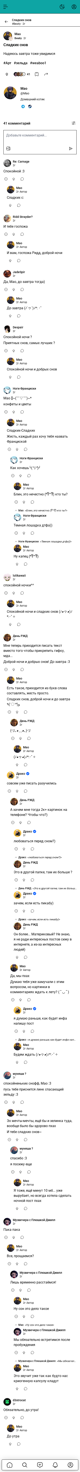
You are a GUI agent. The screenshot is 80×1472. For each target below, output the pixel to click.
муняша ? (19, 1073)
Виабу (18, 38)
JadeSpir (19, 272)
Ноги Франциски (24, 388)
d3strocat (19, 1400)
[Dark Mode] (62, 7)
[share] (46, 74)
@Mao (24, 93)
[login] (74, 7)
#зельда (21, 63)
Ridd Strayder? (23, 216)
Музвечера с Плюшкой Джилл (34, 1220)
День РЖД (20, 636)
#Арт (7, 63)
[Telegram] (23, 106)
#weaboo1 (38, 63)
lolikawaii (19, 575)
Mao (18, 34)
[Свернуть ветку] (6, 179)
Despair (18, 327)
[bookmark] (37, 74)
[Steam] (29, 106)
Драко (20, 773)
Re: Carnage (21, 161)
